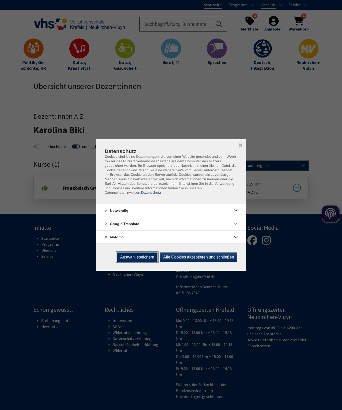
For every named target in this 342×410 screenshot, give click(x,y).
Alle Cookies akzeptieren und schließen (198, 257)
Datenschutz (151, 192)
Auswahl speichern (137, 257)
